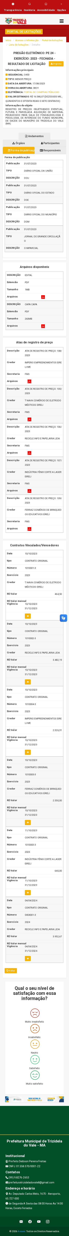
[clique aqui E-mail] (21, 1221)
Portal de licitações (52, 40)
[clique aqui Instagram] (48, 1221)
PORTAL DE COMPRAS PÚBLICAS (41, 92)
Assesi (21, 1231)
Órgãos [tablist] (20, 143)
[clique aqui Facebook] (30, 1221)
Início (8, 40)
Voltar (11, 970)
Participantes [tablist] (51, 143)
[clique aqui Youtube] (39, 1221)
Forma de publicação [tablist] (22, 150)
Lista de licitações (19, 44)
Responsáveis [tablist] (52, 150)
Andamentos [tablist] (36, 136)
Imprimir (57, 64)
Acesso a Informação (27, 40)
